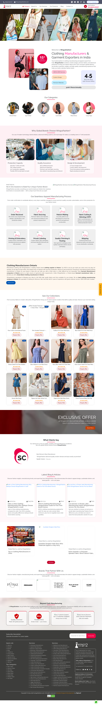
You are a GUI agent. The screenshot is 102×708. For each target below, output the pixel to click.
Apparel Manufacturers (35, 647)
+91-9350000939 (88, 666)
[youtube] (75, 2)
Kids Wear (9, 670)
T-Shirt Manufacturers (58, 670)
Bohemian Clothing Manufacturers (38, 650)
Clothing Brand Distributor (36, 653)
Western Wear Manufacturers (60, 678)
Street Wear (10, 675)
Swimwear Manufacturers (59, 668)
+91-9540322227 (80, 666)
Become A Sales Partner (36, 648)
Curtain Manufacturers (35, 662)
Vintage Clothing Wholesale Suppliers (62, 677)
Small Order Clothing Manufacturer (61, 662)
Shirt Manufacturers (58, 660)
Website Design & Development (65, 693)
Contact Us (69, 6)
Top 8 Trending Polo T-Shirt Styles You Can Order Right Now (80, 552)
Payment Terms (11, 657)
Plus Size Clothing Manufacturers (61, 652)
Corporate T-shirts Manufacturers (38, 660)
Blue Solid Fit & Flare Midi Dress (84, 330)
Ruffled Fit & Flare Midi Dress (61, 330)
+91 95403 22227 (93, 7)
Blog (62, 6)
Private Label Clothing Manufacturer (62, 653)
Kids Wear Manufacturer (36, 683)
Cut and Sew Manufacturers (37, 670)
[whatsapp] (72, 2)
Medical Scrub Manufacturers (60, 645)
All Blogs (51, 562)
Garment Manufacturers (36, 675)
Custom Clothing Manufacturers (38, 665)
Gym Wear (10, 678)
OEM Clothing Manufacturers (60, 648)
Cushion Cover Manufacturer (37, 663)
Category (27, 6)
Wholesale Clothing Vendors (60, 682)
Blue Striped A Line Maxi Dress (39, 364)
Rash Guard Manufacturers (59, 657)
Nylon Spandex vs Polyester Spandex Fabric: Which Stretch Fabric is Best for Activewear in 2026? (20, 553)
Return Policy (10, 655)
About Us (34, 6)
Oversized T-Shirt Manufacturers (61, 650)
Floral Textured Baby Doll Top (84, 398)
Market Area (10, 660)
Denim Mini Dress (16, 398)
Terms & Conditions (12, 658)
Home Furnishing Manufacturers (38, 678)
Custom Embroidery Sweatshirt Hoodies (40, 668)
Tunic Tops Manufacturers (59, 675)
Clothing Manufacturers (36, 657)
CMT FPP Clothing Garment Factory (38, 658)
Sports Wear (10, 671)
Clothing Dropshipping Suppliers (38, 655)
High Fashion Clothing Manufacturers (39, 677)
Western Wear (10, 676)
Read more (11, 282)
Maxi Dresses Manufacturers (37, 687)
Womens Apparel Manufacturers (61, 685)
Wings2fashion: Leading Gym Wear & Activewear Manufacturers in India (50, 552)
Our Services (43, 6)
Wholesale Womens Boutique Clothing (62, 683)
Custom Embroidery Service (37, 667)
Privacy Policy (10, 653)
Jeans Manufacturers (35, 680)
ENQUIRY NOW (100, 289)
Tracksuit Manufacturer (58, 673)
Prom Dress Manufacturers (59, 655)
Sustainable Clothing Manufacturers (62, 667)
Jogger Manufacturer (35, 682)
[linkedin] (84, 2)
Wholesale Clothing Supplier (60, 680)
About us (9, 645)
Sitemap (9, 662)
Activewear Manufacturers (36, 645)
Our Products (54, 6)
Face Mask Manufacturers (36, 673)
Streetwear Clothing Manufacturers (61, 665)
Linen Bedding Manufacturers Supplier (39, 685)
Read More (90, 428)
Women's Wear (11, 668)
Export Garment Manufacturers (37, 672)
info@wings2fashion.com (22, 2)
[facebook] (81, 2)
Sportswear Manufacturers (59, 663)
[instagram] (78, 2)
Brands (9, 648)
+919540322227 (8, 2)
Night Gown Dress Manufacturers (61, 647)
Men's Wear (10, 666)
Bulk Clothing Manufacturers (37, 652)
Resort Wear (10, 673)
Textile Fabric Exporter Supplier (61, 672)
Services (9, 647)
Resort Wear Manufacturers (59, 658)
